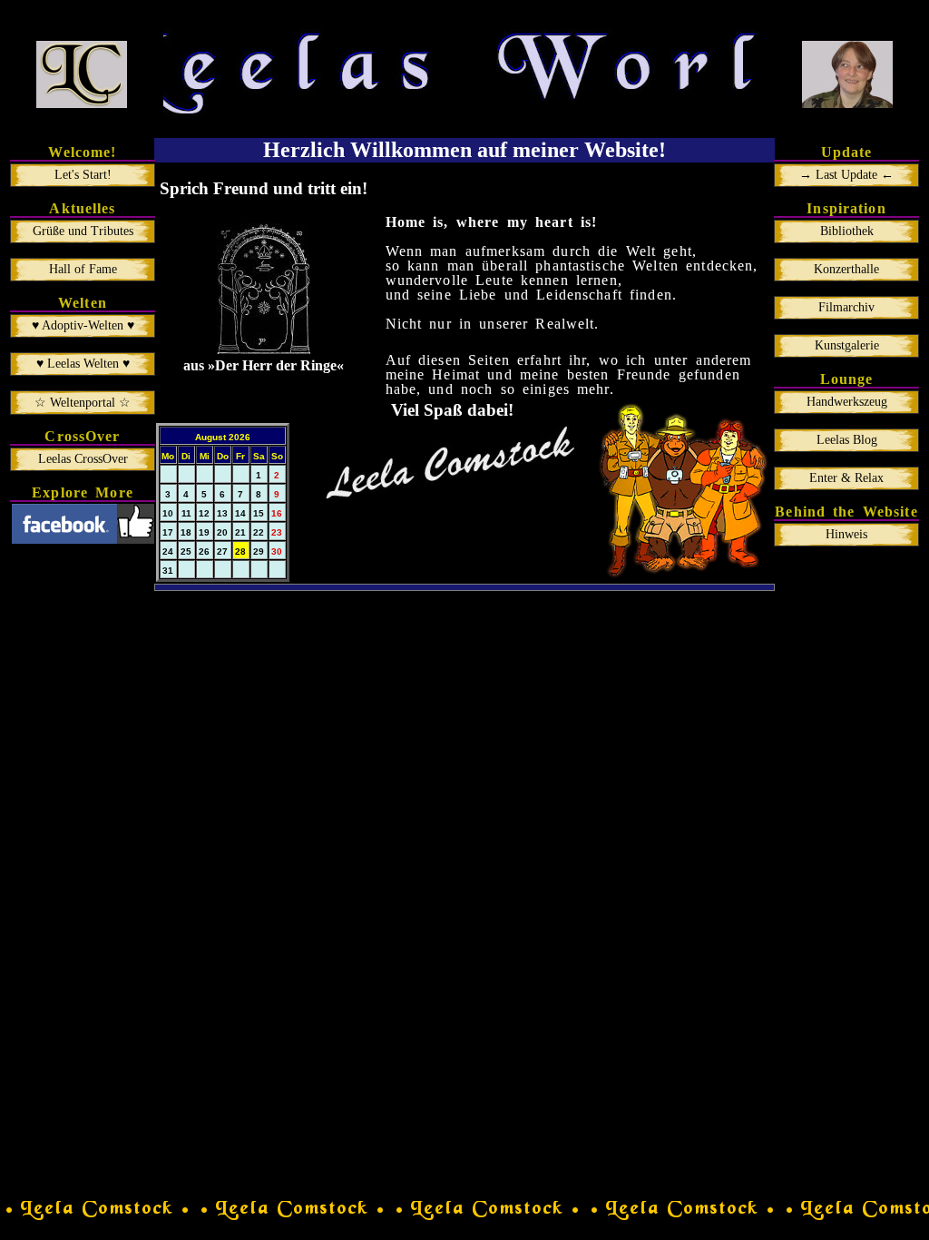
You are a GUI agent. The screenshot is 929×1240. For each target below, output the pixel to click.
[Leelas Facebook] (83, 538)
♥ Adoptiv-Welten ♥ (83, 325)
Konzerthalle (846, 269)
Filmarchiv (846, 307)
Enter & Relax (846, 478)
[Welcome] (847, 74)
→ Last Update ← (846, 175)
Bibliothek (847, 231)
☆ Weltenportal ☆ (82, 402)
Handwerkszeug (847, 401)
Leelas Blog (847, 440)
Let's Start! (83, 175)
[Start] (81, 74)
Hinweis (846, 534)
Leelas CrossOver (83, 459)
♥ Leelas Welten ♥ (83, 363)
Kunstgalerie (847, 345)
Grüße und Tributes (83, 231)
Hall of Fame (83, 269)
